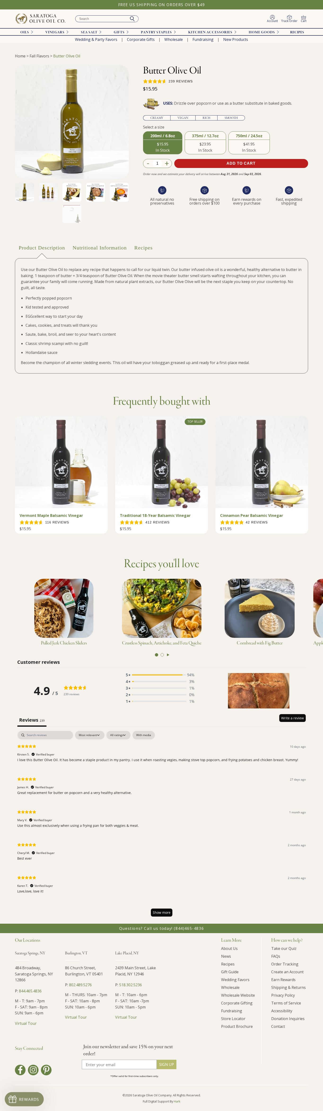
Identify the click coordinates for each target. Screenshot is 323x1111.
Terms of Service (286, 1003)
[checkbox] (143, 735)
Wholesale (173, 39)
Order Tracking (284, 964)
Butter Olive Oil (66, 56)
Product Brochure (237, 1026)
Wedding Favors (235, 980)
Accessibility (281, 1011)
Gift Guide (230, 972)
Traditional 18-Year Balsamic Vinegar (155, 515)
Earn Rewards (283, 980)
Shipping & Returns (288, 987)
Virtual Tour (26, 1023)
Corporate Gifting (237, 1003)
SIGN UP (166, 1064)
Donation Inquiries (288, 1019)
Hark (177, 1101)
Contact (278, 1026)
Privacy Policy (283, 995)
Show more (161, 912)
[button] (160, 675)
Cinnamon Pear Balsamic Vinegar (251, 515)
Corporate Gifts (141, 39)
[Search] (132, 19)
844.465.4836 (30, 991)
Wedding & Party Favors (96, 39)
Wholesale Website (238, 995)
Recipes (297, 32)
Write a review (292, 718)
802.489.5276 (80, 984)
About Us (229, 948)
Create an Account (287, 972)
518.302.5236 (130, 984)
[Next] (168, 654)
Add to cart (241, 163)
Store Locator (233, 1019)
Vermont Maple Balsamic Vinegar (51, 515)
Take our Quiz (284, 948)
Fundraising (203, 39)
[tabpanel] (161, 826)
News (226, 956)
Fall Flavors (39, 56)
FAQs (275, 956)
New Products (235, 39)
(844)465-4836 (189, 928)
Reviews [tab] (32, 720)
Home (20, 56)
